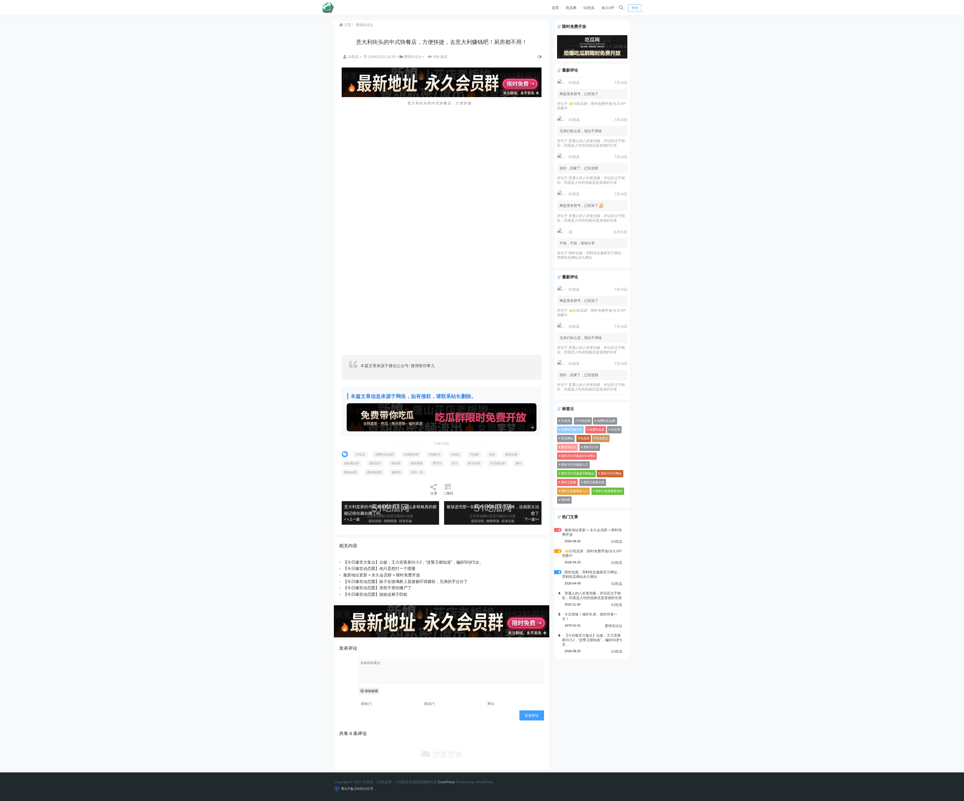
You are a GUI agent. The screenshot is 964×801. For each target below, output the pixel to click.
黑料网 (565, 500)
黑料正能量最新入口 (574, 491)
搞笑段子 (375, 463)
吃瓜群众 (602, 438)
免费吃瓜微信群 (571, 429)
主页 (347, 25)
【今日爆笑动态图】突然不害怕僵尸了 (377, 588)
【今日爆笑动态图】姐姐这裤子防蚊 (375, 594)
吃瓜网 (571, 8)
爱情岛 (437, 463)
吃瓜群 (584, 438)
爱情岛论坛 (364, 25)
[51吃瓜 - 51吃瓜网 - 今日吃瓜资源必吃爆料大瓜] (327, 7)
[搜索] (621, 8)
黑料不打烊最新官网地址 (577, 473)
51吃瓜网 (584, 421)
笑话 (455, 463)
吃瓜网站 (567, 438)
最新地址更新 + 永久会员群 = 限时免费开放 (381, 575)
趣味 (518, 463)
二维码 (448, 493)
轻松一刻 (417, 472)
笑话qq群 (474, 463)
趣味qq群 (350, 472)
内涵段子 (435, 454)
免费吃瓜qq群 (384, 454)
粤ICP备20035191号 (357, 789)
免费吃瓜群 (597, 429)
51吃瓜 (588, 8)
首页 (555, 8)
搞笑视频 (416, 463)
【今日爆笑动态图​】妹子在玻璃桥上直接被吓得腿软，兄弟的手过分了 (405, 581)
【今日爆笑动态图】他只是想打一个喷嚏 (379, 568)
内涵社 (455, 454)
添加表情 (371, 691)
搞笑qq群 (511, 454)
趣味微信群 (374, 472)
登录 (635, 8)
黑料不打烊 (590, 447)
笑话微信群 (497, 463)
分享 (433, 493)
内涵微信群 (411, 454)
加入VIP (607, 8)
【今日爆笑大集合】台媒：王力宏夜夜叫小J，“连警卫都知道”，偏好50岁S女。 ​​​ (414, 562)
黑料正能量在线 (594, 482)
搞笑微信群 (351, 463)
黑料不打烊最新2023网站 (578, 456)
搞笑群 (395, 463)
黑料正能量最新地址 (609, 491)
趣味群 (396, 472)
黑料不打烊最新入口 (574, 464)
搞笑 (492, 454)
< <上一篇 (352, 519)
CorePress (446, 782)
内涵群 (474, 454)
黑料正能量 (568, 482)
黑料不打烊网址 (611, 473)
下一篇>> (531, 519)
